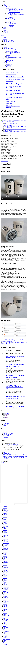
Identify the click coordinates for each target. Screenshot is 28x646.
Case (4, 30)
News (4, 27)
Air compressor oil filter (14, 12)
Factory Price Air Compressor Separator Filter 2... (15, 376)
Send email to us (4, 161)
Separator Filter (23, 456)
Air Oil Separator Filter (8, 458)
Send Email (3, 462)
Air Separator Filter (7, 457)
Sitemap (5, 452)
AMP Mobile (6, 453)
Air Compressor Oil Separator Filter (11, 456)
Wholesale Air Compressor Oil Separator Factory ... (15, 365)
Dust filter (11, 21)
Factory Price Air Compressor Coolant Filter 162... (15, 356)
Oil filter (11, 17)
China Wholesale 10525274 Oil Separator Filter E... (15, 397)
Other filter (8, 22)
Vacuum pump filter (10, 13)
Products (5, 5)
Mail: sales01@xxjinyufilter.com (10, 444)
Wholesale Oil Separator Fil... (15, 77)
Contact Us (6, 32)
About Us (5, 31)
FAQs (4, 28)
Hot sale (8, 6)
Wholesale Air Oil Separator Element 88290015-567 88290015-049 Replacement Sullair (14, 343)
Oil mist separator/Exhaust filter (16, 14)
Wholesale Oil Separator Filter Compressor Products (15, 454)
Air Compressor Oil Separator (19, 457)
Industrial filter (9, 18)
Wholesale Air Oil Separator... (15, 84)
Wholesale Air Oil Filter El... (14, 90)
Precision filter (12, 23)
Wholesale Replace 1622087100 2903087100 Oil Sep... (14, 387)
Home (4, 4)
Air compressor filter (11, 8)
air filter (11, 16)
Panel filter (11, 26)
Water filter (11, 25)
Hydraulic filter (12, 19)
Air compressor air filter (14, 10)
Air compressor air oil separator (16, 9)
